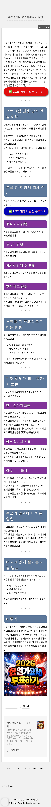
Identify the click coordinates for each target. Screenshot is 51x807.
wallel (36, 799)
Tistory (23, 799)
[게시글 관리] (16, 706)
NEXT (41, 768)
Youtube (33, 803)
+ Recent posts (8, 786)
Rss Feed (12, 803)
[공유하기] (12, 706)
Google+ (39, 803)
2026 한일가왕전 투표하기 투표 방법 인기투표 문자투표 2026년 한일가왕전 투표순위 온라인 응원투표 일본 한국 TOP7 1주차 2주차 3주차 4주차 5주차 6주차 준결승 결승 (20, 737)
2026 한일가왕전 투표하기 (19, 724)
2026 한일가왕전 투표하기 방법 (25, 17)
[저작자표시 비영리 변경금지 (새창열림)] (35, 706)
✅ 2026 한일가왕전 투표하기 (27, 91)
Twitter (20, 803)
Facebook (26, 803)
